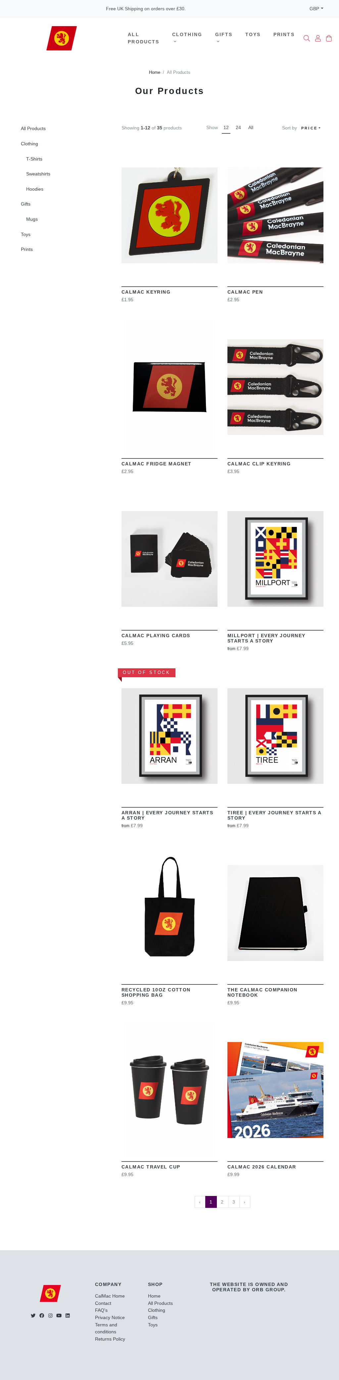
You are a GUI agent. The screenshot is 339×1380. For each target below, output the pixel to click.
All (250, 127)
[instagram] (50, 1315)
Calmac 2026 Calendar (261, 1166)
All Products (143, 38)
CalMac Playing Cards (155, 635)
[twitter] (33, 1315)
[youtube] (59, 1315)
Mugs (32, 219)
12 (226, 127)
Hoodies (34, 189)
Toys (253, 34)
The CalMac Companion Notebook (262, 992)
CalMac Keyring (145, 292)
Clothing (187, 34)
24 (238, 127)
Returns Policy (110, 1339)
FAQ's (101, 1310)
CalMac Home (110, 1296)
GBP (314, 8)
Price (309, 128)
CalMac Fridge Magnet (156, 463)
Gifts (224, 34)
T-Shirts (34, 159)
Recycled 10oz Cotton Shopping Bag (156, 992)
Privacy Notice (110, 1317)
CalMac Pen (245, 292)
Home (154, 72)
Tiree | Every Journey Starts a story (274, 815)
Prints (284, 34)
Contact (103, 1303)
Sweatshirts (38, 173)
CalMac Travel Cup (150, 1166)
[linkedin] (68, 1315)
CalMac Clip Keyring (259, 463)
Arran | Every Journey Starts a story (167, 815)
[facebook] (41, 1315)
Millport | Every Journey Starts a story (266, 638)
